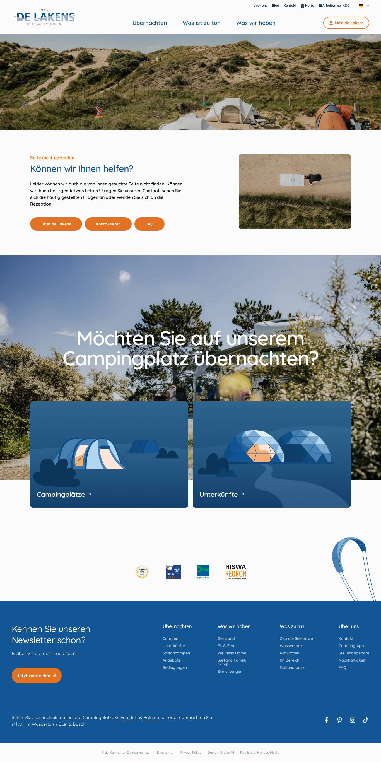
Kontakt (290, 5)
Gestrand (226, 638)
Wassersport (292, 646)
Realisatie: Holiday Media (259, 752)
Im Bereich (289, 660)
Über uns (260, 5)
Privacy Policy (190, 752)
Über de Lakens (56, 223)
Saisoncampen (176, 653)
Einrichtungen (230, 671)
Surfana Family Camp (232, 662)
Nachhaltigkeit (352, 660)
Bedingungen (175, 667)
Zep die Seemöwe (296, 638)
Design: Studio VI (221, 752)
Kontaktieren (108, 223)
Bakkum (152, 717)
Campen (170, 638)
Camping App (351, 646)
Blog (275, 5)
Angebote (172, 660)
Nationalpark (292, 667)
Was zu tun (292, 626)
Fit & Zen (226, 646)
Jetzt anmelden (33, 675)
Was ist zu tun (202, 23)
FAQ (149, 223)
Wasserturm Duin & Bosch (58, 724)
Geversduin (126, 717)
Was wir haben (256, 23)
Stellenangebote (354, 653)
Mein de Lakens (349, 22)
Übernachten (149, 23)
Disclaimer (165, 752)
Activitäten (289, 653)
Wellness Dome (232, 653)
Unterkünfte (174, 646)
